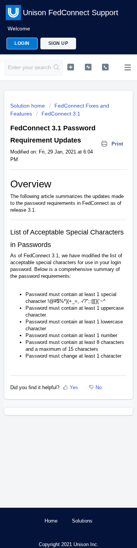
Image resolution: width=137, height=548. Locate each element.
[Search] (56, 67)
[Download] (54, 272)
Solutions (82, 521)
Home (51, 521)
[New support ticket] (70, 67)
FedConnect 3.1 (60, 114)
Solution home (28, 106)
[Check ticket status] (88, 67)
